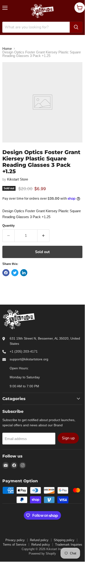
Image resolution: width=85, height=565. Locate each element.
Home (7, 48)
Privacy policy (15, 540)
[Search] (76, 27)
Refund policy (39, 540)
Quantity (8, 225)
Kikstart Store (17, 179)
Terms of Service (14, 544)
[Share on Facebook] (5, 272)
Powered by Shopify (42, 553)
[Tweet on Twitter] (14, 272)
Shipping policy (64, 540)
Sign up (68, 438)
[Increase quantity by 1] (43, 235)
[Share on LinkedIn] (23, 272)
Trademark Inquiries (68, 544)
